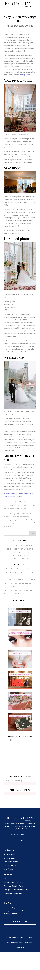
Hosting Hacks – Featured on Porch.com (19, 579)
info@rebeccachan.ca (21, 834)
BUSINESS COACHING (20, 558)
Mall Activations (10, 865)
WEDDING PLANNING (20, 552)
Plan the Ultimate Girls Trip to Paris (17, 568)
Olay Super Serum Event (13, 879)
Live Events (8, 869)
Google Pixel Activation (13, 893)
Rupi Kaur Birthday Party (13, 886)
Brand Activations (11, 862)
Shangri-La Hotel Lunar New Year (16, 890)
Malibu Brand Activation (13, 882)
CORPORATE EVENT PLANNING (20, 546)
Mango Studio (25, 75)
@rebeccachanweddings (13, 781)
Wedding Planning (11, 858)
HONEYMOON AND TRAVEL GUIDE (20, 549)
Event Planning (10, 854)
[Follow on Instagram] (21, 840)
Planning (28, 26)
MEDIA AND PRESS (20, 555)
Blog (21, 26)
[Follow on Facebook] (18, 840)
